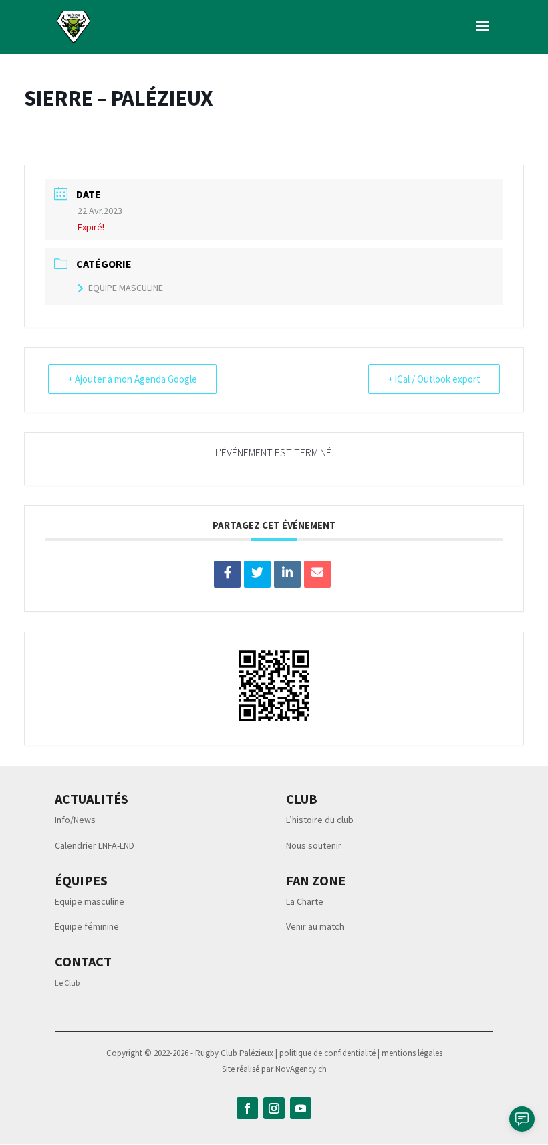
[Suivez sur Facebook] (247, 1108)
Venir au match (315, 926)
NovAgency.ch (301, 1069)
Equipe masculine (89, 901)
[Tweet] (257, 574)
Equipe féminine (87, 926)
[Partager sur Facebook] (227, 574)
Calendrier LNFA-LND (94, 845)
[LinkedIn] (287, 574)
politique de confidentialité (328, 1053)
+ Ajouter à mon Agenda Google (132, 379)
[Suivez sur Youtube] (300, 1108)
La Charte (304, 901)
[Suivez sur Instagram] (274, 1108)
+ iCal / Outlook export (434, 379)
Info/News (75, 820)
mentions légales (412, 1053)
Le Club (67, 983)
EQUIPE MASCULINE (125, 288)
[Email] (317, 574)
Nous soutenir (313, 845)
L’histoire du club (320, 820)
